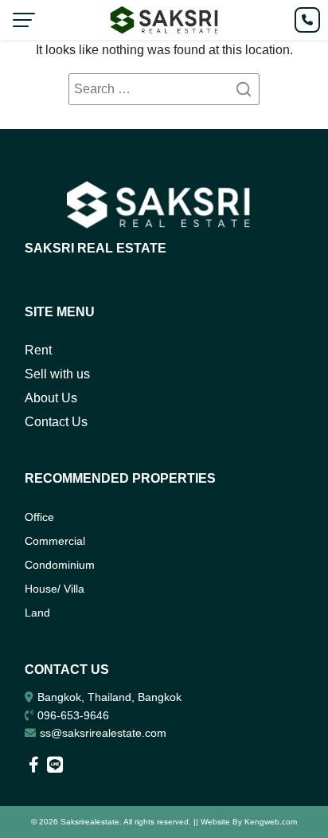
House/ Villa (54, 588)
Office (39, 517)
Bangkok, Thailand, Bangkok (109, 697)
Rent (38, 350)
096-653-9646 (73, 715)
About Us (51, 398)
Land (37, 612)
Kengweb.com (270, 821)
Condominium (60, 564)
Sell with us (57, 374)
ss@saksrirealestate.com (103, 732)
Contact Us (56, 422)
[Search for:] (164, 89)
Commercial (55, 541)
